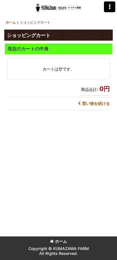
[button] (109, 6)
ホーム (61, 241)
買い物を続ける (96, 103)
